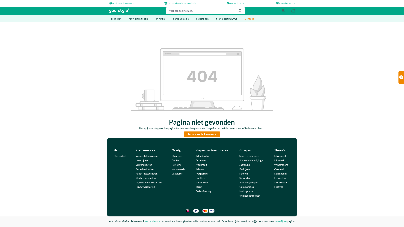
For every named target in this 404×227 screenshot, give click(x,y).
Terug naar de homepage (202, 134)
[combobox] (200, 10)
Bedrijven (244, 169)
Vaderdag (201, 164)
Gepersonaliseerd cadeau (212, 150)
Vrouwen (201, 160)
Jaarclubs (244, 164)
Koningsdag (280, 173)
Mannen (200, 169)
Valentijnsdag (203, 191)
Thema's (279, 150)
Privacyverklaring (145, 186)
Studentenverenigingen (251, 160)
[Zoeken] (239, 10)
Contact (176, 160)
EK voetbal (280, 177)
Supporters (245, 177)
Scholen (243, 173)
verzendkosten (153, 221)
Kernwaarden (179, 169)
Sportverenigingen (249, 155)
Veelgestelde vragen (146, 155)
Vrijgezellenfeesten (249, 195)
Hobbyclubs (246, 191)
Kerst (199, 186)
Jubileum (201, 177)
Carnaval (279, 169)
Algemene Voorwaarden (149, 182)
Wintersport (281, 164)
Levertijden (142, 160)
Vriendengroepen (248, 182)
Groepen (245, 150)
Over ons (176, 155)
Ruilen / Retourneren (146, 173)
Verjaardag (202, 173)
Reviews (176, 164)
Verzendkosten (144, 164)
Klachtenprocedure (146, 177)
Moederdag (202, 155)
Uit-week (279, 160)
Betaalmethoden (145, 169)
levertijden (281, 221)
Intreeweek (280, 155)
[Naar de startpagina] (119, 11)
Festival (278, 186)
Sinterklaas (202, 182)
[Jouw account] (283, 11)
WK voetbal (280, 182)
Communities (246, 186)
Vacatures (177, 173)
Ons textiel (119, 155)
